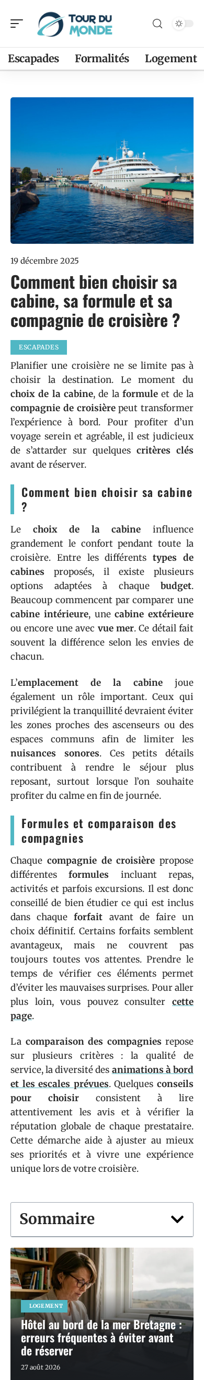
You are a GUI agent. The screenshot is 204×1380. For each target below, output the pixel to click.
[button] (177, 1219)
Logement (46, 1306)
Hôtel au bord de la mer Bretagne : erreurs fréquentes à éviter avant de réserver (101, 1337)
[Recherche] (157, 24)
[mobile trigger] (19, 23)
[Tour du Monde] (75, 23)
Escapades (39, 347)
